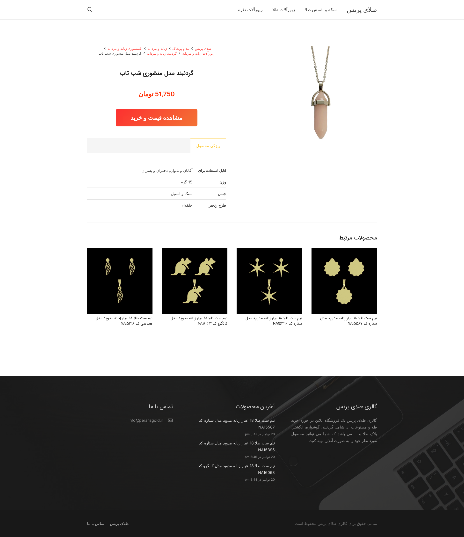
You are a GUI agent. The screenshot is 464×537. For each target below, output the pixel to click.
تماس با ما (95, 523)
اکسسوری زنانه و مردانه (125, 48)
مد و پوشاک (180, 48)
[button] (90, 9)
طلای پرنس (203, 48)
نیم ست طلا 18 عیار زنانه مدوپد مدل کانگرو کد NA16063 (199, 321)
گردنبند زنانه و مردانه (162, 53)
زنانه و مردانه (157, 48)
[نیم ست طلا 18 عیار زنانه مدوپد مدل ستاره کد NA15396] (269, 251)
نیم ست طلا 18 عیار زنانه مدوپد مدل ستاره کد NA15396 (274, 321)
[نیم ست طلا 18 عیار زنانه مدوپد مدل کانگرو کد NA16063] (194, 251)
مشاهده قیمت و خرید (156, 117)
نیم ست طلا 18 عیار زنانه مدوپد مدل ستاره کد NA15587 (348, 321)
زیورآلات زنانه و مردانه (198, 53)
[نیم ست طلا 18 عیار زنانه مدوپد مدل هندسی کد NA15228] (119, 251)
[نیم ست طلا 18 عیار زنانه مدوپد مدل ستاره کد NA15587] (344, 251)
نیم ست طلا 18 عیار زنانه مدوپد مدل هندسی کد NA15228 (124, 321)
